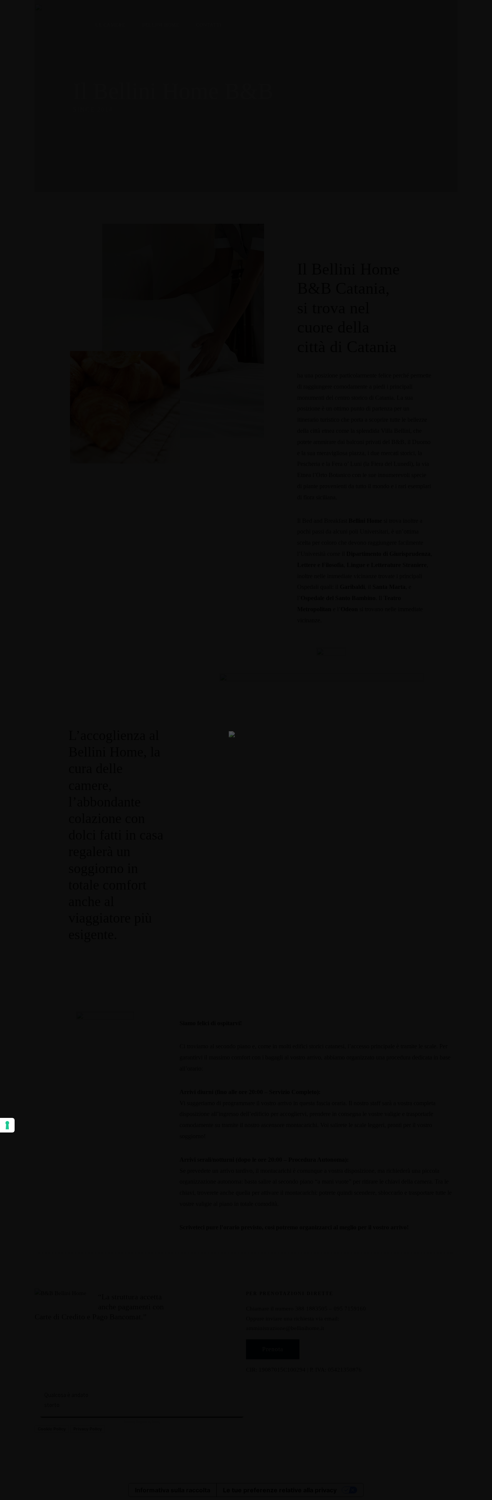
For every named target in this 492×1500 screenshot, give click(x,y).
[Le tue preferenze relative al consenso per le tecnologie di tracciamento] (7, 1125)
